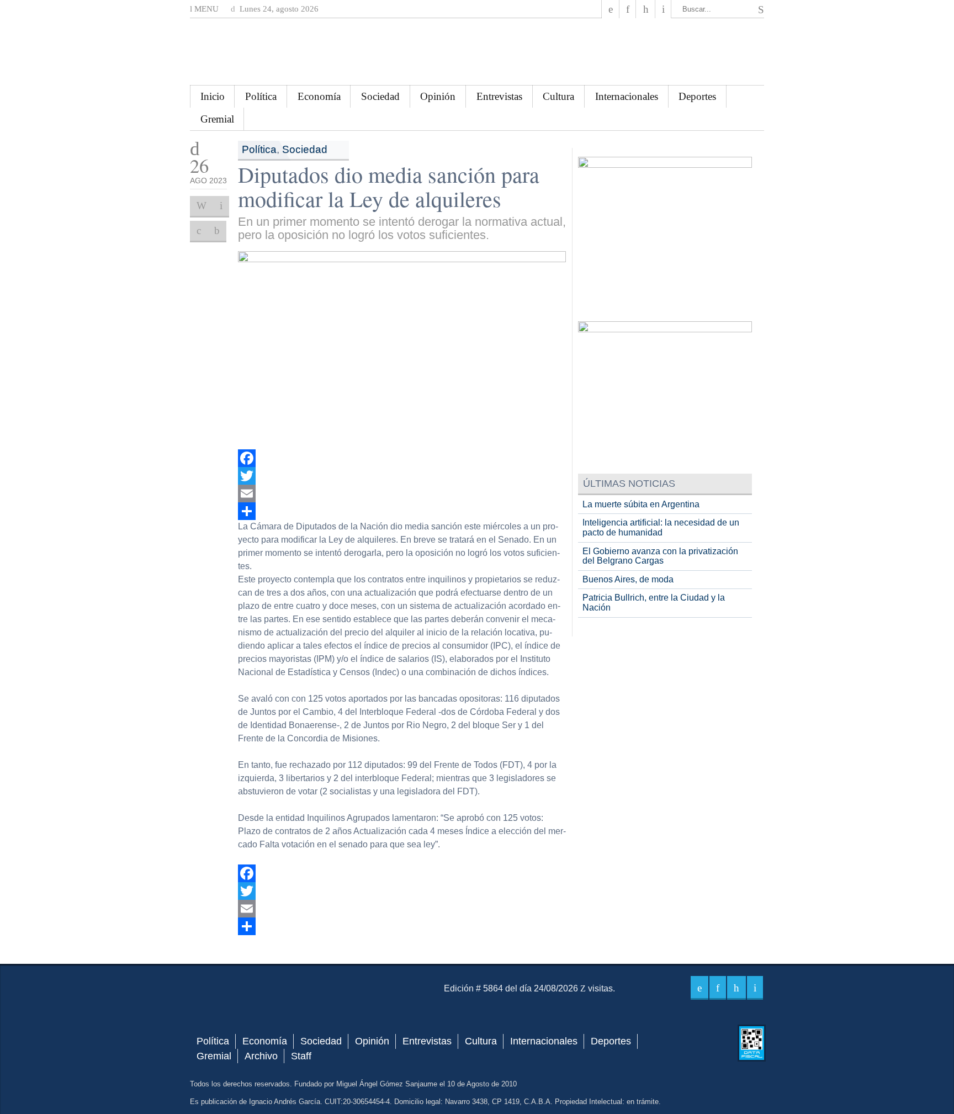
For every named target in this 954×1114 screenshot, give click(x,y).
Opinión (437, 96)
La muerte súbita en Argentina (640, 504)
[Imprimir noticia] (201, 206)
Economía (319, 96)
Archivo (261, 1056)
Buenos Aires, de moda (628, 579)
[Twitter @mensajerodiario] (627, 9)
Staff (301, 1056)
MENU (205, 8)
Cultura (558, 96)
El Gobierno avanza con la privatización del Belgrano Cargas (660, 556)
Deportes (697, 96)
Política (261, 96)
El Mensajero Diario (477, 51)
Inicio (212, 96)
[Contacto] (663, 9)
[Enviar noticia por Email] (221, 206)
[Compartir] (402, 511)
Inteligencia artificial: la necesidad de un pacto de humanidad (660, 527)
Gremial (217, 119)
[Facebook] (610, 9)
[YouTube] (645, 9)
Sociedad (380, 96)
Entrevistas (499, 96)
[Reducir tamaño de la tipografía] (217, 231)
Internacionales (626, 96)
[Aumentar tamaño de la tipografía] (199, 231)
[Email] (402, 493)
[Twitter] (402, 476)
